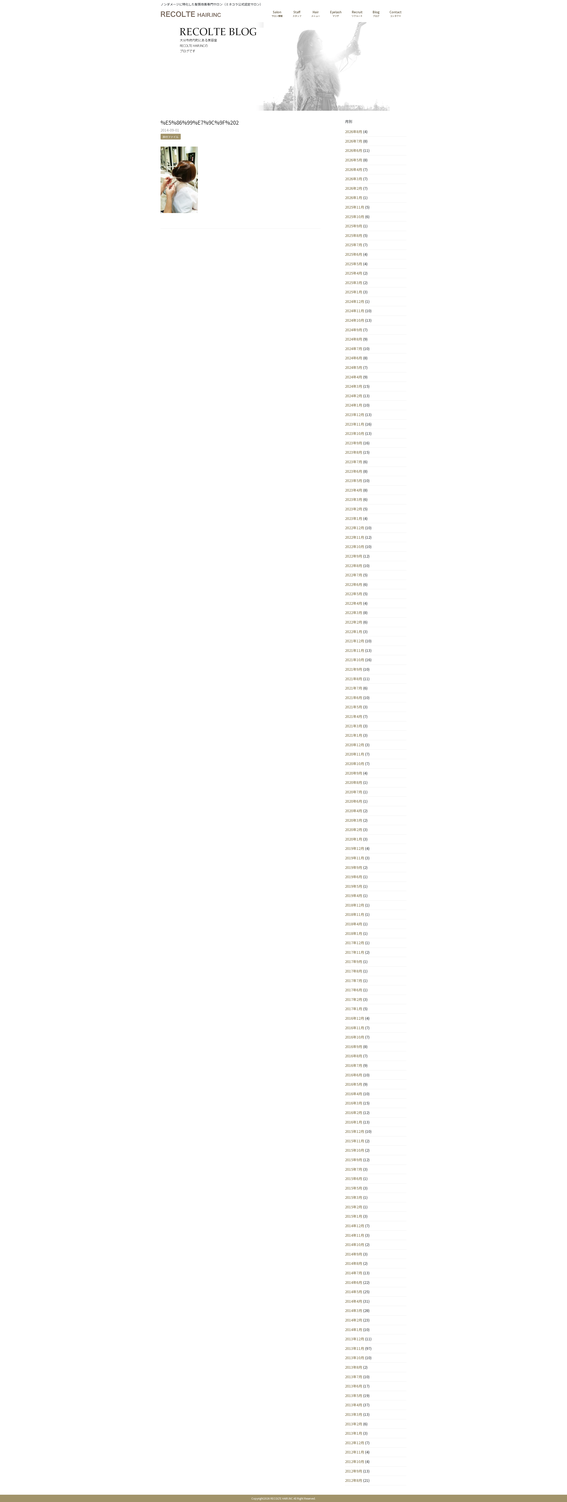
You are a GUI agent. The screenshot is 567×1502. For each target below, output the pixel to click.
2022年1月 (353, 631)
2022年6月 (353, 584)
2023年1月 (353, 518)
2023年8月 (353, 452)
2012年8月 (353, 1480)
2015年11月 (354, 1140)
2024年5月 (353, 367)
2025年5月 (353, 263)
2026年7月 (353, 141)
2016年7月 (353, 1065)
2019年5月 (353, 886)
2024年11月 (354, 310)
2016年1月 (353, 1122)
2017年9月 (353, 961)
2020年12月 (354, 744)
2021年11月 (354, 650)
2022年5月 (353, 593)
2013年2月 (353, 1423)
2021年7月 (353, 688)
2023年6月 (353, 471)
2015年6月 (353, 1178)
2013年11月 (354, 1348)
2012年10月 (354, 1461)
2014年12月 (354, 1225)
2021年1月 (353, 735)
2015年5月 (353, 1188)
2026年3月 (353, 178)
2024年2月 (353, 395)
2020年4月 (353, 810)
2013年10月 (354, 1357)
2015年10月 (354, 1150)
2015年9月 (353, 1159)
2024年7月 (353, 348)
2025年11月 (354, 207)
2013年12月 (354, 1338)
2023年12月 (354, 414)
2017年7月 (353, 980)
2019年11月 (354, 858)
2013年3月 (353, 1414)
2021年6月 (353, 697)
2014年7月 (353, 1272)
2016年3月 (353, 1103)
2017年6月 (353, 989)
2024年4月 (353, 377)
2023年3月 (353, 499)
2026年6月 (353, 150)
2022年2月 (353, 622)
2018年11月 (354, 914)
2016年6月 (353, 1075)
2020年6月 (353, 801)
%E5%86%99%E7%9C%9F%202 (200, 122)
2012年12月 (354, 1442)
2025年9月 (353, 226)
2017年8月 (353, 971)
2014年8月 (353, 1263)
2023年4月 (353, 490)
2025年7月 (353, 244)
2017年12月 (354, 942)
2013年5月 (353, 1395)
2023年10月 (354, 433)
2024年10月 (354, 320)
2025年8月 (353, 235)
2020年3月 (353, 820)
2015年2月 (353, 1206)
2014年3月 (353, 1310)
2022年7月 (353, 575)
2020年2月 (353, 829)
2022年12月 (354, 527)
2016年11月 (354, 1027)
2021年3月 (353, 726)
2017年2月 (353, 999)
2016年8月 (353, 1055)
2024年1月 (353, 405)
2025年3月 (353, 282)
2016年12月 (354, 1018)
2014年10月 (354, 1244)
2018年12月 (354, 905)
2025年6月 (353, 254)
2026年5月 (353, 160)
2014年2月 (353, 1320)
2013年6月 (353, 1386)
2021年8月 (353, 678)
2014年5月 (353, 1291)
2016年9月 (353, 1046)
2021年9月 (353, 669)
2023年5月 (353, 480)
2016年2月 (353, 1112)
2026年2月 (353, 188)
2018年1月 (353, 933)
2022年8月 (353, 565)
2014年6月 (353, 1282)
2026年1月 (353, 197)
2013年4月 (353, 1404)
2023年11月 (354, 424)
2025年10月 (354, 216)
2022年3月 (353, 612)
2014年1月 (353, 1329)
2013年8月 (353, 1367)
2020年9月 (353, 773)
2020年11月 (354, 754)
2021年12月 (354, 640)
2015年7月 (353, 1169)
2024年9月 (353, 329)
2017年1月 (353, 1008)
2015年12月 (354, 1131)
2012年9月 (353, 1471)
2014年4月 (353, 1301)
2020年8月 (353, 782)
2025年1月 (353, 292)
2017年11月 (354, 952)
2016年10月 (354, 1037)
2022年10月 (354, 546)
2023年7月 (353, 461)
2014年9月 (353, 1254)
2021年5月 (353, 706)
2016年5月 (353, 1084)
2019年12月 (354, 848)
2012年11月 (354, 1452)
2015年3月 (353, 1197)
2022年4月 (353, 603)
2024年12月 (354, 301)
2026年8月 (353, 131)
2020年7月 (353, 792)
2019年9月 (353, 867)
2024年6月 (353, 357)
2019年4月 (353, 895)
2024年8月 (353, 339)
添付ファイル (171, 137)
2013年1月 (353, 1433)
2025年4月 (353, 273)
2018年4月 (353, 923)
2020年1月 (353, 839)
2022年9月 (353, 556)
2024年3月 (353, 386)
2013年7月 (353, 1376)
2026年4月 (353, 169)
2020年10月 (354, 763)
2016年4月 (353, 1093)
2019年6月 (353, 876)
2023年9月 (353, 443)
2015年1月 (353, 1216)
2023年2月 (353, 509)
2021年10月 (354, 659)
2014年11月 (354, 1235)
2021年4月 (353, 716)
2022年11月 (354, 537)
